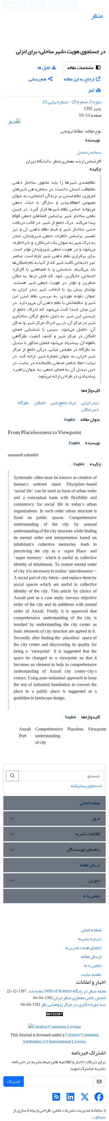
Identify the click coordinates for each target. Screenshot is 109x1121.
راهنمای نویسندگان (83, 849)
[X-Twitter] (84, 1099)
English (13, 5)
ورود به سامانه (62, 5)
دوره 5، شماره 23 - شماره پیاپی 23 (71, 102)
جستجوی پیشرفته (86, 785)
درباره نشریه (89, 939)
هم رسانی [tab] (37, 79)
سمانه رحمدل (89, 152)
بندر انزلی (90, 403)
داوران (94, 880)
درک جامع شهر (63, 403)
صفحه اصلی (90, 803)
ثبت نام (39, 5)
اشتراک (13, 1081)
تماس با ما (91, 896)
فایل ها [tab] (43, 67)
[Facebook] (99, 1099)
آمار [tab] (91, 90)
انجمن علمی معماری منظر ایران (79, 998)
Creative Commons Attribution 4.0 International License (60, 1038)
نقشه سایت (91, 974)
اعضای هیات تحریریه (83, 947)
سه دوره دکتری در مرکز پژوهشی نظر (73, 1004)
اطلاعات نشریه (87, 834)
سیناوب (99, 1117)
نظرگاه (23, 403)
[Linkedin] (70, 1099)
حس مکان (90, 409)
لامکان (39, 403)
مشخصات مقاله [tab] (80, 67)
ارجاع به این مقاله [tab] (79, 79)
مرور (96, 818)
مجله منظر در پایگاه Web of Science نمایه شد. (66, 991)
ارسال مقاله (90, 865)
